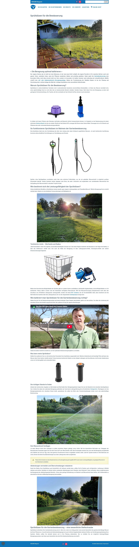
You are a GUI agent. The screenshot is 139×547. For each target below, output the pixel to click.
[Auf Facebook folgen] (77, 2)
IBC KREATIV (67, 7)
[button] (3, 544)
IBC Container (75, 292)
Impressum (106, 543)
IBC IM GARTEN (42, 7)
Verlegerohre (93, 389)
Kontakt (94, 543)
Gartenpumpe (73, 294)
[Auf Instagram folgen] (80, 2)
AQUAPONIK (85, 7)
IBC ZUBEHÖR (76, 7)
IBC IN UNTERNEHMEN (55, 7)
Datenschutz (99, 543)
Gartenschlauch (40, 123)
